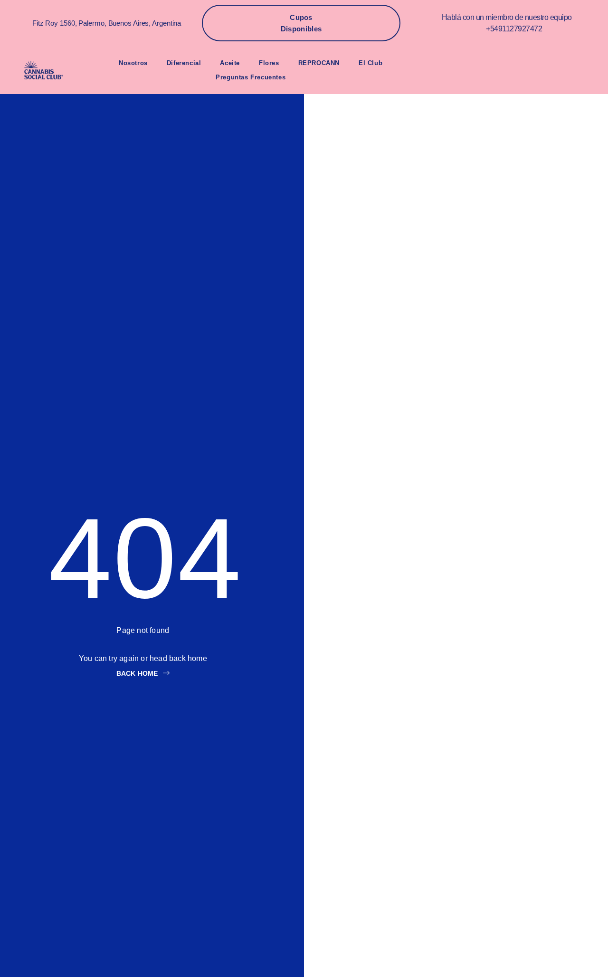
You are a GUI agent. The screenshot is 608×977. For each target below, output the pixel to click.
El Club (370, 63)
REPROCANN (319, 63)
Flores (269, 63)
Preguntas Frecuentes (250, 77)
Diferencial (184, 63)
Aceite (230, 63)
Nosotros (133, 63)
